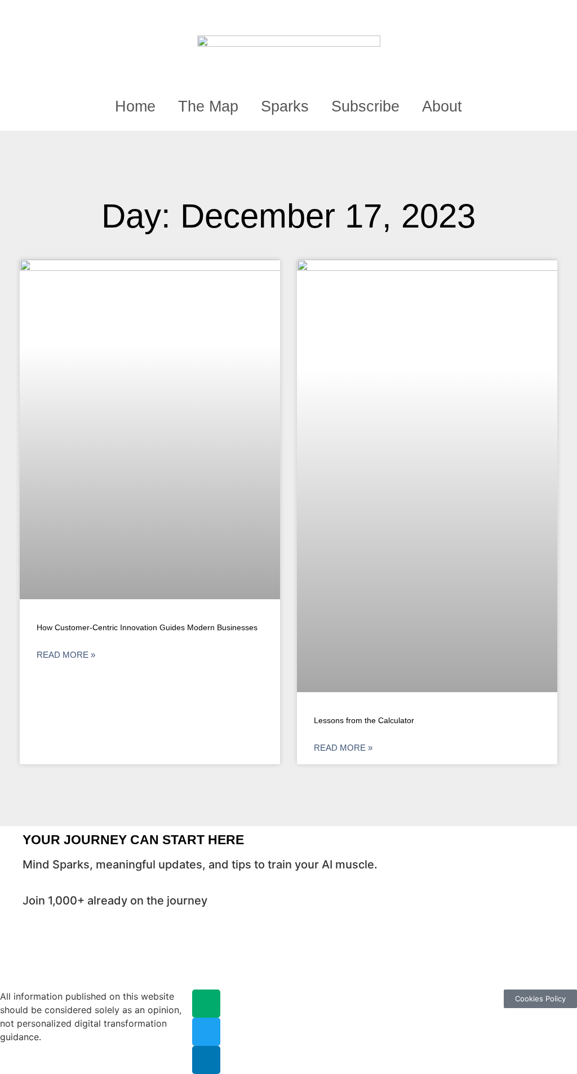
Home (135, 106)
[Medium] (206, 1004)
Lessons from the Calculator (364, 720)
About (442, 106)
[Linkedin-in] (206, 1060)
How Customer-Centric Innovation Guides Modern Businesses (147, 627)
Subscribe (365, 106)
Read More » (66, 654)
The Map (208, 106)
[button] (505, 15)
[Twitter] (206, 1032)
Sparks (285, 106)
